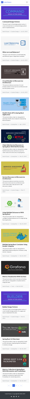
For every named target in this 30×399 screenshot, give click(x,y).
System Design (15, 31)
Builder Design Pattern (10, 307)
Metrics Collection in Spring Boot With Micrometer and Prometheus (14, 370)
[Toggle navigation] (27, 2)
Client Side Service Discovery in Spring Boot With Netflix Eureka (13, 145)
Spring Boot (14, 124)
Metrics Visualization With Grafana (14, 276)
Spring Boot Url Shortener (11, 339)
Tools (12, 286)
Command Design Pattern (11, 22)
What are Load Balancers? (11, 52)
